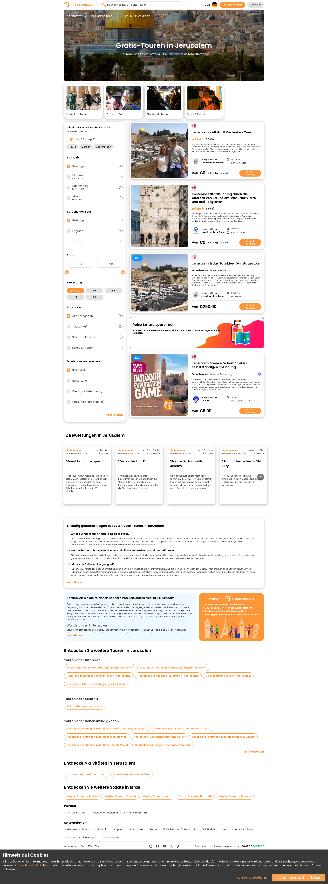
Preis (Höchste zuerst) (87, 391)
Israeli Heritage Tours (213, 232)
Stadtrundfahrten (97, 337)
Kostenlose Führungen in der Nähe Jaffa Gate (181, 728)
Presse (154, 829)
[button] (83, 101)
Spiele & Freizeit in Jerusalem (131, 774)
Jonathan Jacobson (212, 163)
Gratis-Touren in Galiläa (120, 796)
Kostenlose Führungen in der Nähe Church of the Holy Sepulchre (106, 728)
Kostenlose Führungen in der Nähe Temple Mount (97, 745)
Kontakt (102, 829)
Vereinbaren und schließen (298, 877)
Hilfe (131, 829)
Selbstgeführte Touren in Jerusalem (228, 676)
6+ (94, 297)
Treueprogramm (111, 837)
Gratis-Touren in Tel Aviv (82, 796)
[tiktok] (178, 846)
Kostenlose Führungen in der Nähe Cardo (159, 737)
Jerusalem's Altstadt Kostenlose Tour (221, 132)
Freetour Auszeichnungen (80, 837)
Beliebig (75, 290)
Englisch (97, 231)
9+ (94, 290)
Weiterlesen (74, 582)
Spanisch (97, 241)
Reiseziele (71, 829)
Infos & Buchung (250, 173)
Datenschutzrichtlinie (28, 865)
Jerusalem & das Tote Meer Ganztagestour (226, 264)
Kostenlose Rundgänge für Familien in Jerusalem (168, 676)
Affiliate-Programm (135, 812)
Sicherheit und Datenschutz (179, 829)
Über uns (87, 829)
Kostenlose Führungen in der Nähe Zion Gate (163, 745)
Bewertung (79, 380)
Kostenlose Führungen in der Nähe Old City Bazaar (223, 737)
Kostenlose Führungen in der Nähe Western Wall (97, 737)
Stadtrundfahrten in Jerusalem (86, 774)
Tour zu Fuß (97, 326)
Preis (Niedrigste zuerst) (88, 402)
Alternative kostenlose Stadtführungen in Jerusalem (173, 667)
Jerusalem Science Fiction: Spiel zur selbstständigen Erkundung (220, 365)
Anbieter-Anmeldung (105, 812)
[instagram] (151, 846)
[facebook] (157, 846)
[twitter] (171, 846)
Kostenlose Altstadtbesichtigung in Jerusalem (96, 684)
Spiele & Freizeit (97, 348)
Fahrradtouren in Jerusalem (84, 706)
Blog (141, 829)
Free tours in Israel (101, 15)
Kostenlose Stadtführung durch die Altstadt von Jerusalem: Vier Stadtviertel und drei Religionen (224, 198)
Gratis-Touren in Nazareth (195, 796)
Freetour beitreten (76, 812)
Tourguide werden (232, 4)
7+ (75, 297)
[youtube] (164, 846)
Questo (205, 400)
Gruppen (118, 829)
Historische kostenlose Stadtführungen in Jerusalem (100, 667)
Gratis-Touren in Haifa (157, 796)
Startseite (75, 15)
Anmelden (255, 4)
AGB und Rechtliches (214, 829)
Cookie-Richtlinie (242, 829)
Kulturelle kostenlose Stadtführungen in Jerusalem (99, 676)
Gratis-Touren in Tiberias (235, 796)
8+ (113, 290)
